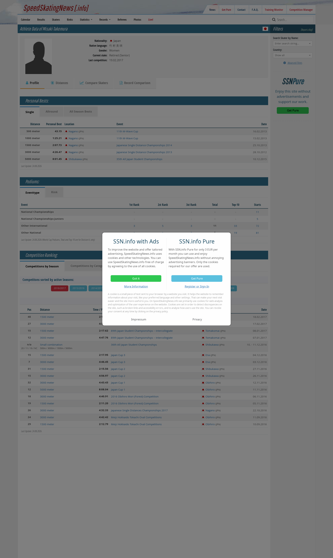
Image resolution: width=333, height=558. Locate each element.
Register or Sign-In (197, 286)
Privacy (197, 319)
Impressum (138, 319)
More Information (136, 286)
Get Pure (197, 278)
